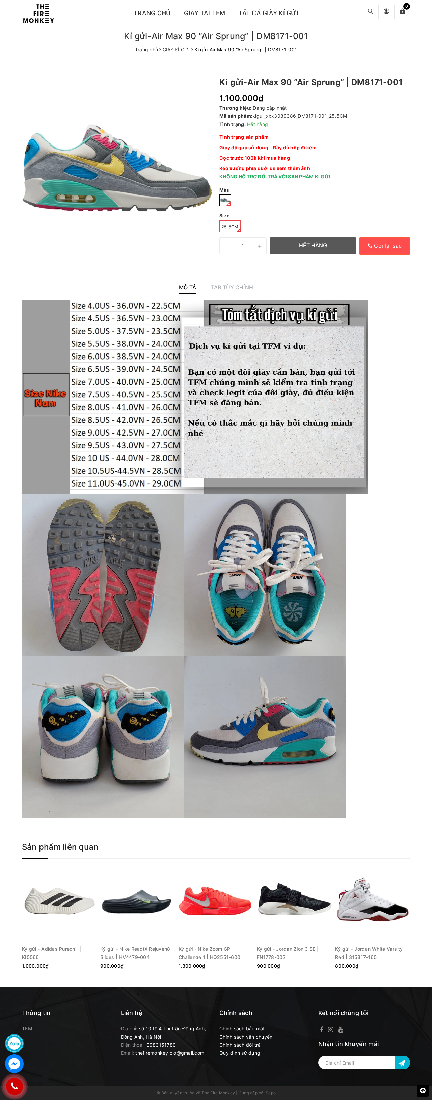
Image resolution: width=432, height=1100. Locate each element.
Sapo (271, 1092)
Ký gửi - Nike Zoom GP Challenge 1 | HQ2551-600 (209, 952)
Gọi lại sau (387, 245)
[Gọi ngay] (14, 1086)
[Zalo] (14, 1043)
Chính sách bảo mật (242, 1028)
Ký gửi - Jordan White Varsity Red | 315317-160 (369, 952)
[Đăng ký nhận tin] (402, 1062)
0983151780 (161, 1045)
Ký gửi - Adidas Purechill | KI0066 (52, 952)
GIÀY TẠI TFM (204, 13)
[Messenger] (14, 1063)
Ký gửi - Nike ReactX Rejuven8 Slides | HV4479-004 (135, 952)
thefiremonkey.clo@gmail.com (169, 1053)
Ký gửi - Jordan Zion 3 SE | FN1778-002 (288, 952)
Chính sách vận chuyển (245, 1037)
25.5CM (230, 226)
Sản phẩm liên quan (60, 847)
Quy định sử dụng (239, 1053)
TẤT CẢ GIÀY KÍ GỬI (268, 13)
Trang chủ (152, 13)
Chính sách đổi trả (240, 1045)
